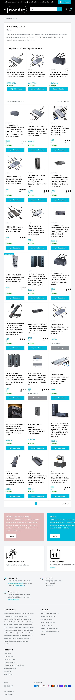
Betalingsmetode (9, 662)
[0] (70, 9)
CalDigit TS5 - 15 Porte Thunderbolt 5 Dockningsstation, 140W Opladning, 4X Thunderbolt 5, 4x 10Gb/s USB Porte (36, 429)
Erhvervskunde (8, 656)
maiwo (52, 471)
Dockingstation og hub (48, 616)
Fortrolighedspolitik (10, 668)
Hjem (5, 18)
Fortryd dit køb (8, 674)
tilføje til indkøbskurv (16, 89)
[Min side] (66, 9)
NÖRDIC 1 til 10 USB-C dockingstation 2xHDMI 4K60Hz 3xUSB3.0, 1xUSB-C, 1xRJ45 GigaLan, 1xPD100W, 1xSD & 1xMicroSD (36, 230)
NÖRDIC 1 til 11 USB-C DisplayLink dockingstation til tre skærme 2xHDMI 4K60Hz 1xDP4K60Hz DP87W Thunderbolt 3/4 (59, 329)
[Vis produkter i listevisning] (68, 101)
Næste (64, 504)
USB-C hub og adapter (48, 622)
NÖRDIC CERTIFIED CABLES (50, 613)
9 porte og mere (12, 18)
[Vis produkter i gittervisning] (64, 101)
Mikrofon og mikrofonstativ (49, 628)
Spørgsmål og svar (9, 659)
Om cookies (7, 671)
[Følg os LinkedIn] (12, 686)
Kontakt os (7, 653)
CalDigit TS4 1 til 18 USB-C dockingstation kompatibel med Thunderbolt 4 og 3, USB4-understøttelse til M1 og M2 (15, 278)
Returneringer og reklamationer (14, 665)
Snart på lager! (60, 348)
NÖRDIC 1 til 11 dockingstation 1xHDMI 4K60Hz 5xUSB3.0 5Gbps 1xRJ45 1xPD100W (14, 229)
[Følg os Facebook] (5, 686)
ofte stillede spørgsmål (15, 583)
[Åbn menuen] (4, 9)
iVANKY (30, 271)
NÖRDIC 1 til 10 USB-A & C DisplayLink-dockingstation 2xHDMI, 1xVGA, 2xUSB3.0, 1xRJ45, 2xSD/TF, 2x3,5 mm (36, 75)
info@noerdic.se (20, 585)
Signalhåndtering (46, 625)
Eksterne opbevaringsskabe (50, 631)
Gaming (43, 634)
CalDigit (30, 173)
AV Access (9, 123)
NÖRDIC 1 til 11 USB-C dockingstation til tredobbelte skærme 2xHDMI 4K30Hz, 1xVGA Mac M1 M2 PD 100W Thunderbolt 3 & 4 (60, 130)
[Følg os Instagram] (8, 686)
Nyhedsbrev (66, 2)
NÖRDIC (30, 123)
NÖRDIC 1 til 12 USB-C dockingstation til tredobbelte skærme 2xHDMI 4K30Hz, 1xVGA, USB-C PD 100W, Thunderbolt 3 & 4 (60, 379)
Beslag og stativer (46, 619)
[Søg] (59, 9)
